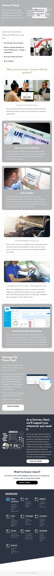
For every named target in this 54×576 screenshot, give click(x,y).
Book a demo (24, 483)
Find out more (13, 406)
